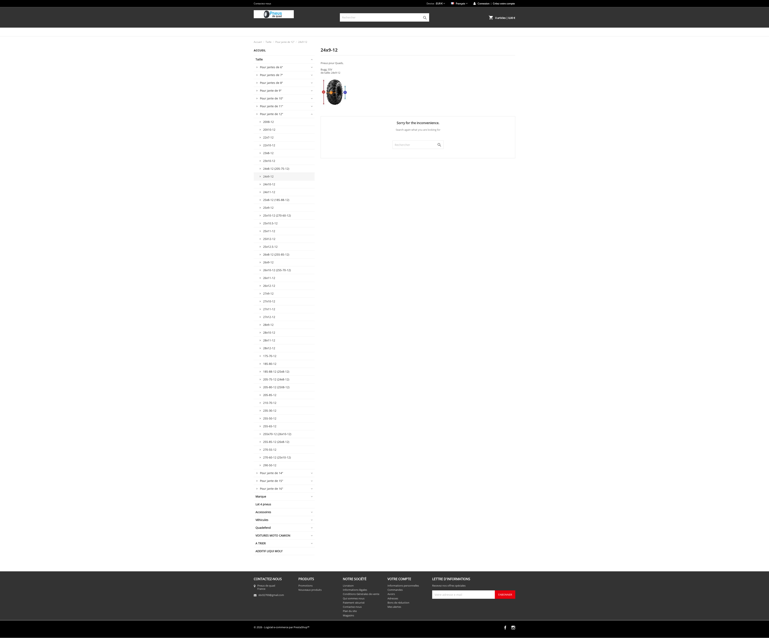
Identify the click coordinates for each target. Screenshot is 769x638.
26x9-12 (268, 262)
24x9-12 (268, 176)
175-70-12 (269, 356)
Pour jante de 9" (271, 90)
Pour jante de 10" (271, 98)
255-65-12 (269, 426)
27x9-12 (268, 293)
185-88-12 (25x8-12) (276, 371)
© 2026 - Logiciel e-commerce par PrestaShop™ (281, 627)
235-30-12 (269, 410)
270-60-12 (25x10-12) (277, 457)
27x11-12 (269, 309)
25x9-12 (268, 208)
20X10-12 (269, 129)
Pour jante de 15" (271, 481)
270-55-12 (269, 449)
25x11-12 (269, 231)
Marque (261, 496)
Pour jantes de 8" (271, 83)
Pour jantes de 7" (271, 75)
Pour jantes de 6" (271, 67)
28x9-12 (268, 325)
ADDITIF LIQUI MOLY (269, 551)
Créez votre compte (504, 3)
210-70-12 (269, 403)
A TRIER (261, 543)
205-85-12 (269, 395)
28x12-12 (269, 348)
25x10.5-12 (270, 223)
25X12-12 (269, 239)
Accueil (260, 50)
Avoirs (391, 594)
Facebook (505, 627)
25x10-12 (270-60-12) (277, 215)
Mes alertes (394, 607)
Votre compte (399, 579)
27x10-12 (269, 301)
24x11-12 (269, 192)
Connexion (483, 3)
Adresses (393, 598)
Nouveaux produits (310, 590)
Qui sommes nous (353, 598)
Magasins (348, 615)
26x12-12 (269, 286)
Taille (259, 59)
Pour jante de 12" (271, 114)
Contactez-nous (262, 3)
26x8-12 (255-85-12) (276, 254)
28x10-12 (269, 332)
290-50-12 (269, 465)
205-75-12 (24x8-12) (276, 379)
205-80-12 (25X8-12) (276, 387)
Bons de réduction (398, 602)
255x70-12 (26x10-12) (277, 434)
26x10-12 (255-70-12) (277, 270)
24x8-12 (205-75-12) (276, 169)
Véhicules (262, 520)
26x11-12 (269, 278)
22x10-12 (269, 145)
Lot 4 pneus (263, 504)
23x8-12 (268, 153)
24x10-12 (269, 184)
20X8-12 (268, 122)
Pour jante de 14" (271, 473)
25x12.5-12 (270, 247)
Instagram (513, 627)
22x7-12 (268, 137)
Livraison (348, 585)
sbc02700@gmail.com (271, 595)
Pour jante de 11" (271, 106)
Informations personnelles (403, 585)
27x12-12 (269, 317)
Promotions (305, 585)
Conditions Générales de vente (361, 594)
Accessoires (263, 512)
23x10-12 (269, 161)
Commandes (395, 590)
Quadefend (263, 528)
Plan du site (350, 611)
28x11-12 (269, 340)
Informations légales (355, 590)
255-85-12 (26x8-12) (276, 442)
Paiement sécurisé (353, 602)
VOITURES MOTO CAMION (273, 535)
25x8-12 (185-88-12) (276, 200)
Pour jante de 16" (271, 489)
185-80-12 (269, 364)
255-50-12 (269, 418)
